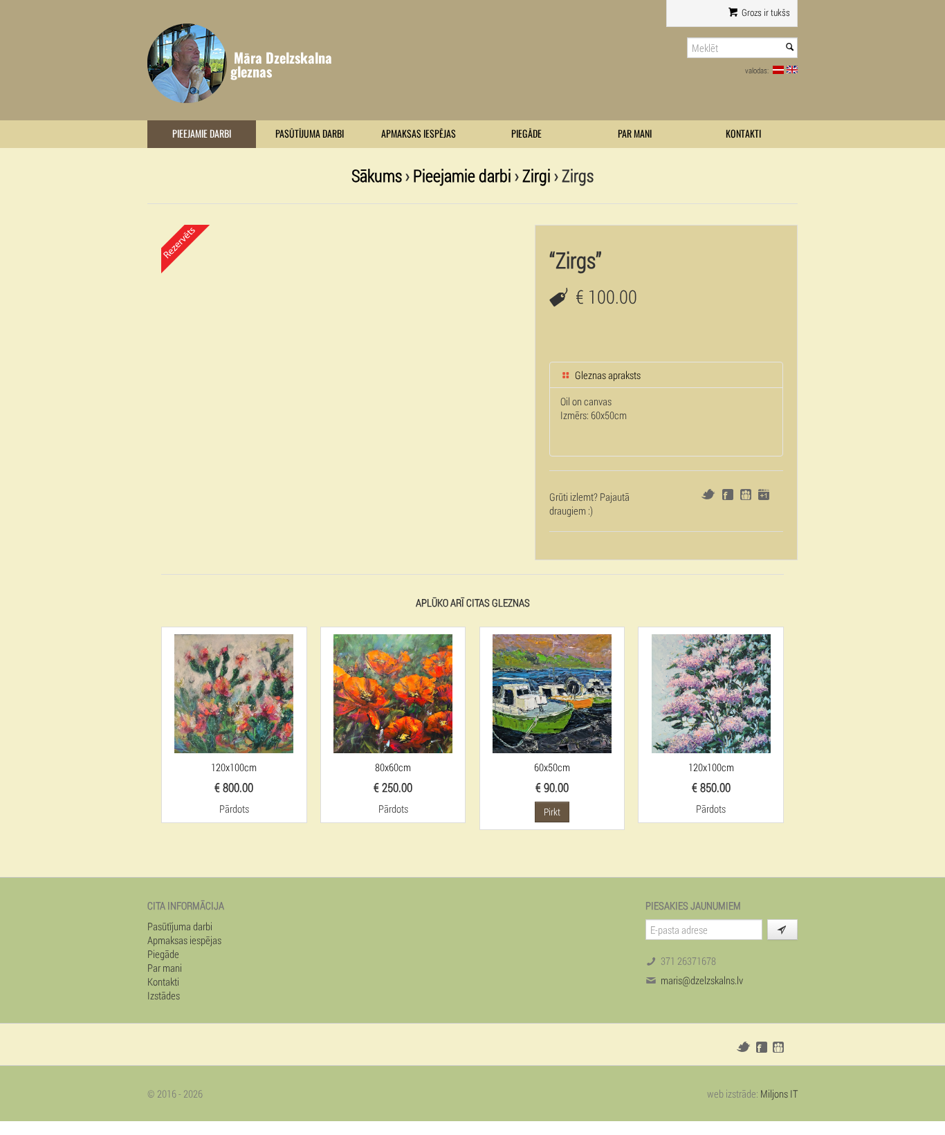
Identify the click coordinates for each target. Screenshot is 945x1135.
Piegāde (526, 133)
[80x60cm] (392, 692)
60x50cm (552, 767)
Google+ (763, 494)
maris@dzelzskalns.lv (702, 980)
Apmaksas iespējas (418, 133)
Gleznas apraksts (607, 375)
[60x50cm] (552, 692)
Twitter (708, 494)
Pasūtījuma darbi (309, 133)
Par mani (635, 133)
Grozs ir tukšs (765, 12)
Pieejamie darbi (201, 133)
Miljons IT (779, 1093)
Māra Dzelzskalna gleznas (281, 64)
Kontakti (743, 133)
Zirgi (536, 175)
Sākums (376, 175)
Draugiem (745, 494)
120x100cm (234, 767)
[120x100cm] (233, 692)
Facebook (727, 494)
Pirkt (552, 811)
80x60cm (393, 767)
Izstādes (163, 995)
